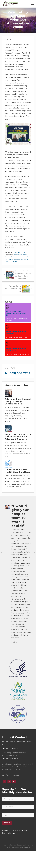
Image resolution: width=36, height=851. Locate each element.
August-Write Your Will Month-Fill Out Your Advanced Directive (18, 436)
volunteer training (11, 261)
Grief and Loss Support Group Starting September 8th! (18, 401)
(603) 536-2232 (19, 373)
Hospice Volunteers (19, 252)
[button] (32, 3)
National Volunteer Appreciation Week (18, 257)
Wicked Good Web (24, 847)
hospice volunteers (20, 255)
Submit (7, 823)
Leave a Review (8, 833)
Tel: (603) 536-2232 (10, 748)
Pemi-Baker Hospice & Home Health (17, 259)
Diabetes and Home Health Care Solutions (17, 471)
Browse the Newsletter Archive (15, 830)
